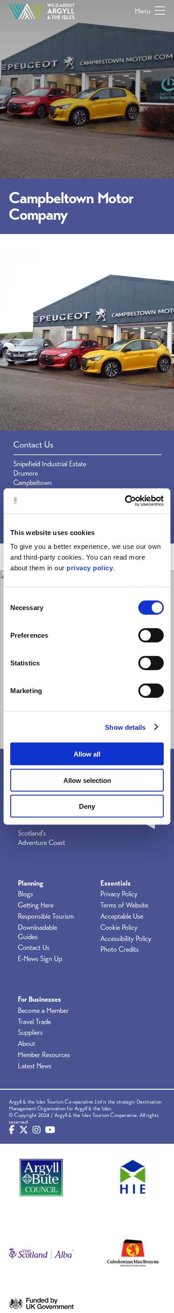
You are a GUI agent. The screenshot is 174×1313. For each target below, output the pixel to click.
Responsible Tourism (46, 916)
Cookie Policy (118, 927)
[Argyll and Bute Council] (41, 1177)
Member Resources (44, 1054)
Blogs (25, 894)
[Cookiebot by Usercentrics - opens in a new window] (125, 501)
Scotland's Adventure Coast (41, 838)
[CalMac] (132, 1254)
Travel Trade (34, 1021)
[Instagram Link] (37, 1130)
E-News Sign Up (40, 958)
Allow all (87, 754)
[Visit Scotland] (41, 1254)
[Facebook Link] (12, 1130)
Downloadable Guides (37, 932)
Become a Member (43, 1010)
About (26, 1043)
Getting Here (36, 905)
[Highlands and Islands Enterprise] (132, 1177)
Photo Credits (119, 949)
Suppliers (30, 1032)
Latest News (34, 1066)
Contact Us (34, 947)
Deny (87, 806)
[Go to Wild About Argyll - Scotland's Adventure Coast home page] (42, 11)
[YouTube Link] (50, 1130)
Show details (125, 727)
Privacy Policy (118, 894)
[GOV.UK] (41, 1303)
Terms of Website (124, 905)
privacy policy (89, 568)
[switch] (151, 635)
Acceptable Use (121, 916)
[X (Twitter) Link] (23, 1130)
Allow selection (87, 780)
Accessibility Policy (125, 938)
